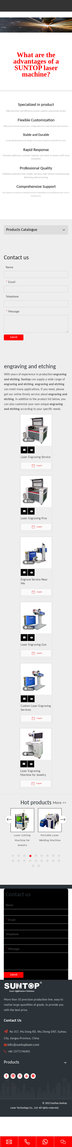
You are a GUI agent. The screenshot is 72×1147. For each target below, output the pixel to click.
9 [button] (59, 856)
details (32, 448)
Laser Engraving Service (35, 457)
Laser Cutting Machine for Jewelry (22, 840)
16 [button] (48, 861)
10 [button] (13, 861)
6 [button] (42, 856)
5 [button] (36, 856)
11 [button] (19, 861)
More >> (59, 803)
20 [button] (39, 866)
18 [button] (59, 861)
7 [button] (48, 856)
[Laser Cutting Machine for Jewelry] (22, 820)
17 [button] (53, 861)
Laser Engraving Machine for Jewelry (33, 773)
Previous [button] (9, 819)
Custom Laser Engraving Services (36, 708)
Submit (13, 337)
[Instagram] (33, 1076)
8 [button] (53, 856)
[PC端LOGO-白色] (23, 987)
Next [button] (63, 819)
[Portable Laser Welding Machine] (49, 820)
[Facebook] (6, 1076)
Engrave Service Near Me (34, 581)
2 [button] (19, 856)
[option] (22, 828)
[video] (36, 430)
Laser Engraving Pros (34, 518)
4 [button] (30, 856)
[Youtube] (26, 1076)
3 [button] (24, 856)
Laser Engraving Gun (33, 644)
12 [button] (24, 861)
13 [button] (30, 861)
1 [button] (13, 856)
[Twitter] (19, 1076)
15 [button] (42, 861)
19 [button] (33, 866)
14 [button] (36, 861)
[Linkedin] (13, 1076)
